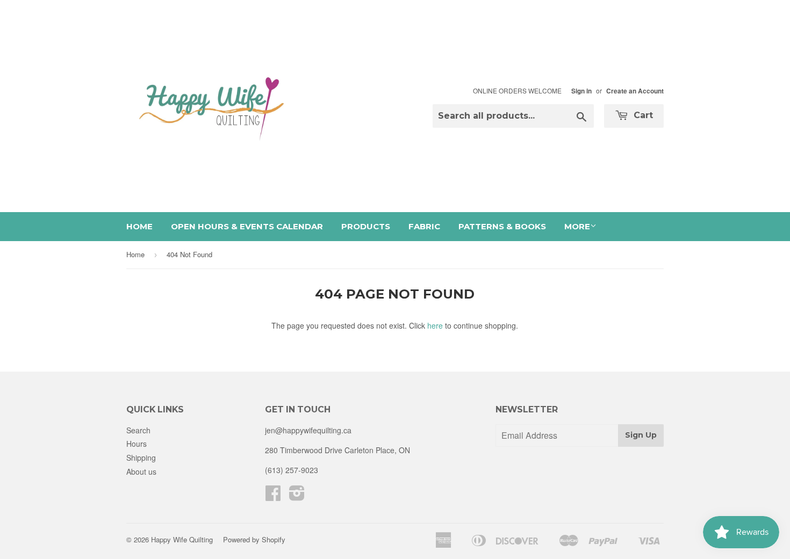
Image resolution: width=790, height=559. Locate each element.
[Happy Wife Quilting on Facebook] (273, 496)
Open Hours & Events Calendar (247, 226)
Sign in (581, 91)
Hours (136, 443)
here (435, 325)
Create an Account (635, 91)
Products (365, 226)
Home (139, 226)
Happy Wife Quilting (182, 539)
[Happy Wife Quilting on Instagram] (297, 496)
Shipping (141, 457)
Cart (642, 115)
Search (138, 430)
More (577, 226)
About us (141, 471)
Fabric (424, 226)
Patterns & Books (502, 226)
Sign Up (641, 435)
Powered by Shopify (254, 539)
